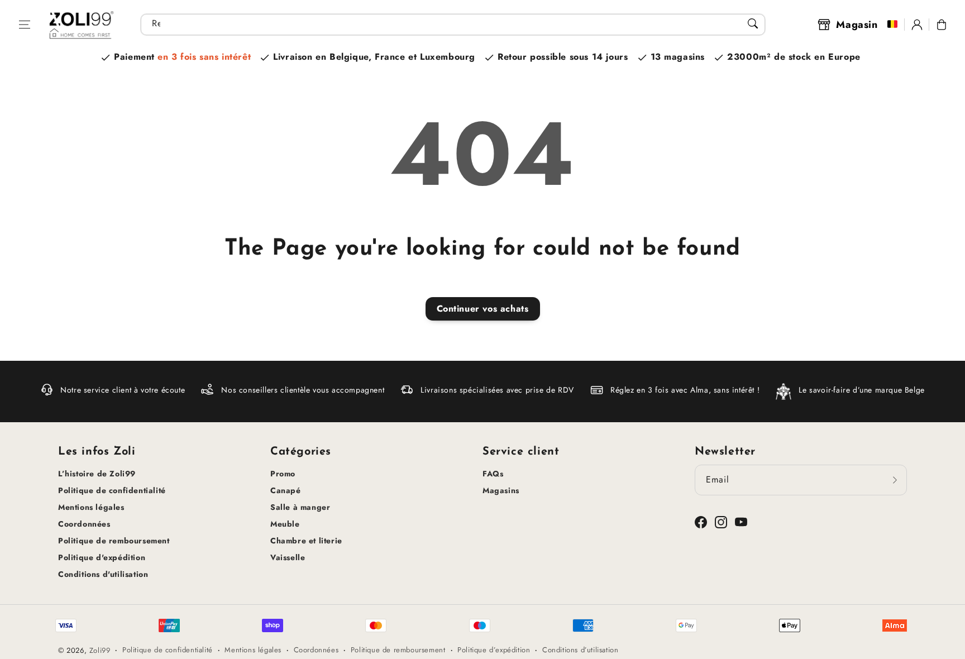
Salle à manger (300, 507)
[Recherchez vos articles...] (753, 23)
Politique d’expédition (493, 649)
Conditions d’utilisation (580, 649)
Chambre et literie (306, 540)
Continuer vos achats (483, 308)
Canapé (285, 490)
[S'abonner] (894, 480)
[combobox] (453, 24)
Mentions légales (91, 507)
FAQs (492, 473)
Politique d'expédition (101, 557)
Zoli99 (100, 650)
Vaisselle (287, 557)
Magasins (500, 490)
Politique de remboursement (114, 540)
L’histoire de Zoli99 (97, 473)
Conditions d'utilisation (103, 574)
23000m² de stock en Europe (794, 56)
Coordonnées (84, 523)
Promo (282, 473)
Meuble (285, 523)
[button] (24, 24)
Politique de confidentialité (112, 490)
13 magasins (678, 56)
